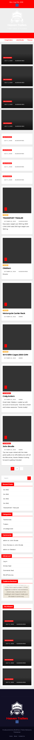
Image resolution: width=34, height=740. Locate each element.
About (15, 736)
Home (11, 736)
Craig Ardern (9, 396)
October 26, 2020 (10, 221)
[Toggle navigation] (18, 35)
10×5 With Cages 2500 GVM (15, 355)
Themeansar (16, 732)
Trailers (5, 215)
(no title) (6, 490)
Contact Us (22, 736)
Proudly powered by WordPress (11, 730)
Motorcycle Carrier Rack (14, 313)
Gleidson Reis (19, 60)
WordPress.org (8, 575)
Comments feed (8, 570)
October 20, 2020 (10, 271)
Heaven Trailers (17, 25)
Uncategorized (7, 57)
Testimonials (6, 393)
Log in (5, 561)
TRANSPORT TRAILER (13, 218)
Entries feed (7, 566)
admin (21, 316)
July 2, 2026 (8, 60)
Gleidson (7, 268)
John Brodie (8, 446)
